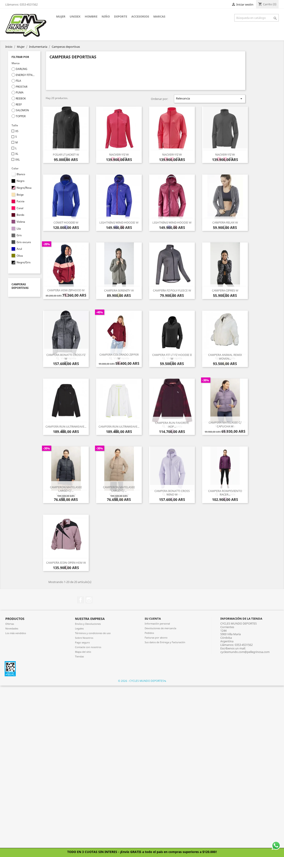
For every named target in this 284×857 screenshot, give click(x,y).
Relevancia (209, 98)
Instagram (89, 599)
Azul (19, 249)
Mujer (60, 16)
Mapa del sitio (83, 651)
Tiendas (79, 656)
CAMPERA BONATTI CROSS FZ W (65, 357)
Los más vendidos (15, 633)
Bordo (20, 215)
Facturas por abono (156, 637)
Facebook (80, 599)
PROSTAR (21, 87)
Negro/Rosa (24, 188)
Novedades (11, 628)
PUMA (20, 92)
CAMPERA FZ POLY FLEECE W (172, 290)
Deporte (120, 16)
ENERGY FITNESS (26, 75)
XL (16, 154)
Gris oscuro (24, 242)
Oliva (20, 256)
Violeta (21, 222)
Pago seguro (82, 642)
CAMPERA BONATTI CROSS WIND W (172, 493)
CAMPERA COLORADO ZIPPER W (119, 356)
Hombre (91, 16)
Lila (19, 228)
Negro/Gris (24, 262)
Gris (19, 235)
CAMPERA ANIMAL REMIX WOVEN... (225, 357)
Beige (20, 194)
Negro (20, 181)
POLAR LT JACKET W (66, 155)
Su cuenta (153, 619)
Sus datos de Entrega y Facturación (165, 642)
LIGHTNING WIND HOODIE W (118, 222)
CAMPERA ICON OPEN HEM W (66, 563)
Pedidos (149, 633)
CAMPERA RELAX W (225, 222)
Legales (79, 628)
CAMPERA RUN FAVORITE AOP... (172, 424)
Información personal (157, 623)
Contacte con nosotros (88, 647)
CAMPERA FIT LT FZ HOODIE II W (172, 357)
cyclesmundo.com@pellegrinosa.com (245, 652)
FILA (18, 81)
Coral (20, 208)
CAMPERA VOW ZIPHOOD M (66, 290)
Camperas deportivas (20, 286)
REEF (19, 104)
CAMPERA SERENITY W (119, 290)
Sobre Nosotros (84, 637)
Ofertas (9, 623)
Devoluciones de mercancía (160, 628)
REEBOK (21, 98)
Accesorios (140, 16)
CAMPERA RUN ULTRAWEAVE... (65, 426)
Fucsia (20, 201)
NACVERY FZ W (119, 155)
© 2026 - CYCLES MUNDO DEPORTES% (142, 681)
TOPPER (21, 116)
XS (16, 131)
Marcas (159, 16)
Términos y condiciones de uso (93, 633)
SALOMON (22, 110)
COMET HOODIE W (65, 222)
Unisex (75, 16)
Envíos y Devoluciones (88, 623)
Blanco (21, 174)
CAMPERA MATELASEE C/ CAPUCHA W (225, 424)
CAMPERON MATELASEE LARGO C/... (66, 489)
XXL (17, 159)
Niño (106, 16)
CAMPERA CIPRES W (225, 290)
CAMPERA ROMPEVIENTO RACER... (225, 493)
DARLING (21, 69)
